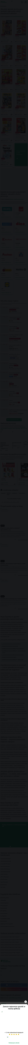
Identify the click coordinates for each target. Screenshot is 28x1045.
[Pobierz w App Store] (14, 1038)
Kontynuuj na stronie (14, 1043)
